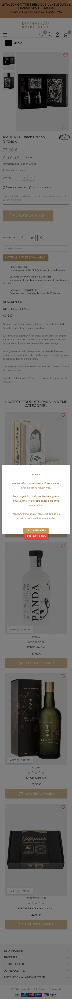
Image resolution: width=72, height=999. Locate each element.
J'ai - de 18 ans (36, 536)
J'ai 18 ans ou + (36, 530)
